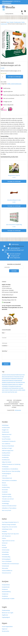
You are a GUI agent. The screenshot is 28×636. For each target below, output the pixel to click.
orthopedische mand (6, 388)
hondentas (4, 382)
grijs (20, 376)
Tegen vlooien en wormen (8, 540)
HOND (8, 83)
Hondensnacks (17, 22)
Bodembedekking (6, 591)
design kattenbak (6, 376)
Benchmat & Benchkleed (8, 446)
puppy (3, 390)
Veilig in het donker (6, 462)
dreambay (17, 376)
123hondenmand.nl (7, 1)
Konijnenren (5, 589)
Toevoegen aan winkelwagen (14, 76)
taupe (8, 392)
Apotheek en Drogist (7, 448)
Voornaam (4, 337)
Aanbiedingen (5, 425)
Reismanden (5, 568)
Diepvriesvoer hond (6, 434)
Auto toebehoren (6, 443)
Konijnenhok (5, 384)
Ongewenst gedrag (6, 496)
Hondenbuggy (5, 503)
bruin (23, 374)
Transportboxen (6, 436)
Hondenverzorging (6, 494)
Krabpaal (10, 384)
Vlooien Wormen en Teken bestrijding (11, 471)
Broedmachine (5, 631)
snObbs (19, 390)
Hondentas (4, 485)
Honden (11, 22)
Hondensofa (11, 380)
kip (21, 382)
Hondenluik (4, 492)
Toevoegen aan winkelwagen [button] (14, 181)
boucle (20, 374)
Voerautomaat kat (6, 573)
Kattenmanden (5, 550)
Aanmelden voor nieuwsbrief (14, 264)
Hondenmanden (6, 427)
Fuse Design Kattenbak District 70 (10, 522)
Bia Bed (17, 374)
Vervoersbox (5, 489)
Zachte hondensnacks (16, 83)
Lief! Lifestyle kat (6, 536)
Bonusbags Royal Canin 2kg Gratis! (10, 533)
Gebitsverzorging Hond (7, 450)
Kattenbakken (5, 554)
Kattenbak (18, 382)
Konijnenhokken (6, 584)
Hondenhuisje (5, 457)
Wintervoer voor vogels (7, 612)
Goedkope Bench (6, 453)
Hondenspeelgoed (6, 473)
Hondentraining (6, 487)
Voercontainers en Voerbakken (9, 480)
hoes (23, 376)
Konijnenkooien (6, 587)
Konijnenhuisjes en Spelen (8, 598)
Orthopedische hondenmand (14, 386)
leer (17, 384)
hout (14, 382)
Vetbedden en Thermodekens (9, 508)
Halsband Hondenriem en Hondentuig (11, 464)
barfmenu (8, 374)
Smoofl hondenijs (6, 439)
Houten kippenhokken (7, 626)
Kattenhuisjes (5, 552)
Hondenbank (7, 378)
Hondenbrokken (6, 455)
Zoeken (22, 13)
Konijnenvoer (5, 594)
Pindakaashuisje (6, 610)
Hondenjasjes (5, 466)
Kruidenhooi (5, 596)
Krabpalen (4, 531)
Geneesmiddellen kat (7, 570)
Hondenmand (5, 380)
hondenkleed (13, 378)
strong (5, 392)
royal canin (15, 390)
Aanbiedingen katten (7, 529)
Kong (23, 382)
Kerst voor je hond (6, 510)
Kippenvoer (4, 629)
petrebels (21, 388)
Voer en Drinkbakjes (7, 561)
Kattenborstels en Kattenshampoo (10, 563)
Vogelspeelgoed (6, 617)
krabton (14, 384)
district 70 (12, 376)
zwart (16, 392)
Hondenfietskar (6, 501)
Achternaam (4, 343)
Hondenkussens (6, 459)
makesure (20, 384)
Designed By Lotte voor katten (9, 527)
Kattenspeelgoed (6, 559)
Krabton (4, 538)
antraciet (4, 374)
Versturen (6, 364)
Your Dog (12, 392)
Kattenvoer (4, 543)
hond (3, 378)
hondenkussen (20, 378)
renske (6, 390)
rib (8, 390)
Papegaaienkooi (15, 388)
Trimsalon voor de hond (8, 499)
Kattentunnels (5, 566)
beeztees (13, 374)
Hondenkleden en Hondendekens (10, 469)
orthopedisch (5, 386)
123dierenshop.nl (6, 3)
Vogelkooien (5, 615)
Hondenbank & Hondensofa (8, 441)
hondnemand (10, 382)
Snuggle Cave (5, 430)
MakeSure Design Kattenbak (9, 524)
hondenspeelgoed (18, 380)
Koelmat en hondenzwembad (9, 505)
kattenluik (4, 547)
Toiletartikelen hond (7, 478)
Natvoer (4, 482)
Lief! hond (4, 476)
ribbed (11, 390)
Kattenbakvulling (6, 556)
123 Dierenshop (18, 410)
